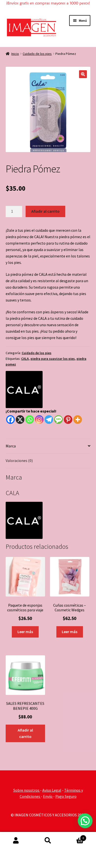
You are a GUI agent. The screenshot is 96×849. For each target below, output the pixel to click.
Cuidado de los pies (37, 53)
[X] (20, 419)
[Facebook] (10, 419)
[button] (83, 74)
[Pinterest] (68, 419)
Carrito (74, 836)
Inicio (15, 53)
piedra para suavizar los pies (53, 358)
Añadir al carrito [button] (25, 733)
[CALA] (24, 389)
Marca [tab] (11, 445)
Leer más (25, 631)
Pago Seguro (66, 796)
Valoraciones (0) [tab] (19, 460)
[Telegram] (49, 419)
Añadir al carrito (45, 211)
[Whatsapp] (29, 419)
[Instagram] (39, 419)
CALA (25, 358)
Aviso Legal (51, 790)
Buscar (48, 840)
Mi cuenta (16, 840)
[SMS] (58, 419)
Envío (48, 796)
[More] (77, 419)
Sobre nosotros (26, 790)
